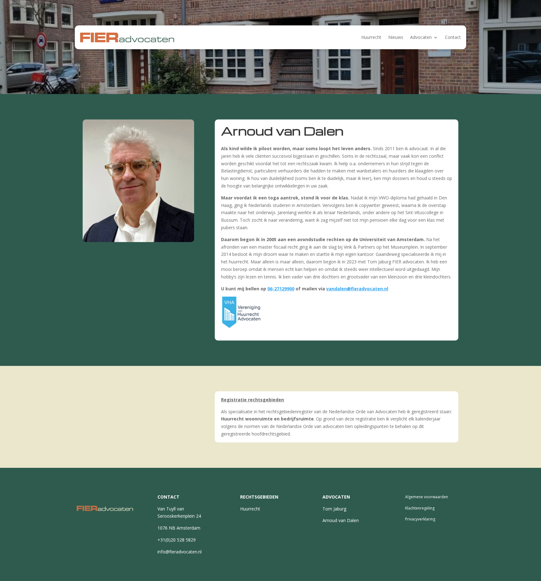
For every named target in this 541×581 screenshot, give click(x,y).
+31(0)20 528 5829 (176, 540)
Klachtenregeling (420, 508)
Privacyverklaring (420, 519)
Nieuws (395, 37)
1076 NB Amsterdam (178, 528)
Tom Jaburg (334, 509)
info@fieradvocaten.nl (179, 552)
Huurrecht (371, 37)
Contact (453, 37)
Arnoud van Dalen (340, 520)
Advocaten (421, 37)
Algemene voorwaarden (426, 496)
